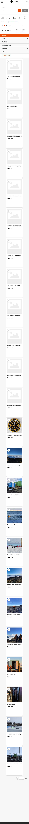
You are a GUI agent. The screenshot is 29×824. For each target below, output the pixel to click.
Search (3, 7)
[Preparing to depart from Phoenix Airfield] (14, 545)
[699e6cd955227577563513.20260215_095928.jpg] (14, 485)
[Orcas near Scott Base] (14, 515)
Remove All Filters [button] (20, 31)
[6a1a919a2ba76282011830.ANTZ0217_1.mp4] (14, 216)
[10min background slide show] (14, 67)
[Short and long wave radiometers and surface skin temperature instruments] (14, 754)
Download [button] (8, 17)
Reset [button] (25, 10)
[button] (19, 10)
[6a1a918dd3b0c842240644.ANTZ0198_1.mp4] (14, 306)
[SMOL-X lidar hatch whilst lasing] (14, 724)
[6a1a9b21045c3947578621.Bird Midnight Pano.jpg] (14, 156)
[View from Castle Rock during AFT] (14, 455)
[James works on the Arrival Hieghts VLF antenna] (14, 605)
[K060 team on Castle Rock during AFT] (14, 635)
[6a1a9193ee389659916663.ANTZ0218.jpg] (14, 246)
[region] (14, 46)
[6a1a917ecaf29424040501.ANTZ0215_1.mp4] (14, 365)
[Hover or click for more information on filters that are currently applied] (24, 30)
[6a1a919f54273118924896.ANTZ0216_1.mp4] (14, 186)
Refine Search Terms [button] (13, 22)
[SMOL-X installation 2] (14, 664)
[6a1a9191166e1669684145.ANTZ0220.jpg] (14, 276)
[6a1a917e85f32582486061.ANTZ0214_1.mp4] (14, 395)
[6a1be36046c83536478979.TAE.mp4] (14, 96)
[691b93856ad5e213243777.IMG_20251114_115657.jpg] (14, 425)
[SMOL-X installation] (14, 694)
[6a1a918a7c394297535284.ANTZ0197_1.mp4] (14, 336)
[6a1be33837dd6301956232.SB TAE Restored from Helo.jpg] (14, 126)
